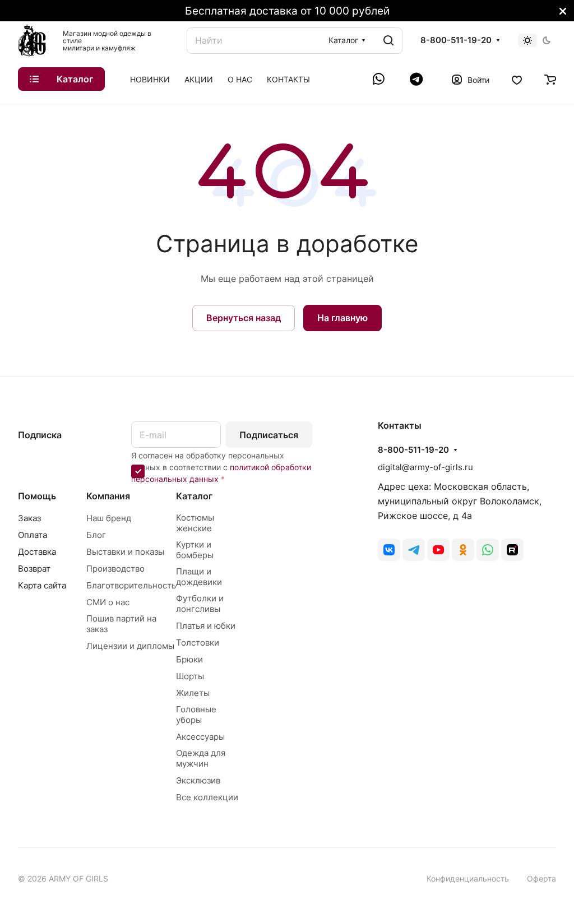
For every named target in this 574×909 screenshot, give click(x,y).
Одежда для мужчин (200, 758)
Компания (108, 496)
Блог (96, 535)
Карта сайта (42, 585)
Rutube (512, 550)
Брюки (189, 659)
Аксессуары (200, 736)
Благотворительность (131, 585)
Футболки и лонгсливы (200, 603)
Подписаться (268, 434)
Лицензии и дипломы (130, 646)
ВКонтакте (389, 550)
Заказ (29, 518)
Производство (115, 568)
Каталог (194, 496)
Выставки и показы (125, 551)
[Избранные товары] (517, 79)
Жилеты (193, 693)
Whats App (487, 550)
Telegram (413, 550)
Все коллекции (207, 797)
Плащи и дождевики (199, 576)
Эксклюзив (198, 780)
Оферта (541, 878)
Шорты (190, 676)
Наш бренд (108, 518)
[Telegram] (416, 79)
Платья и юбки (205, 625)
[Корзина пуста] (550, 79)
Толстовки (197, 642)
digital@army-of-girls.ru (425, 467)
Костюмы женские (195, 523)
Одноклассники (463, 550)
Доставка (37, 551)
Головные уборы (196, 714)
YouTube (438, 550)
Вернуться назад (243, 317)
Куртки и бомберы (195, 549)
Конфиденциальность (468, 878)
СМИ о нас (107, 602)
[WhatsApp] (380, 79)
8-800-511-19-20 (456, 40)
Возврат (34, 568)
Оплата (32, 535)
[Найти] (388, 40)
